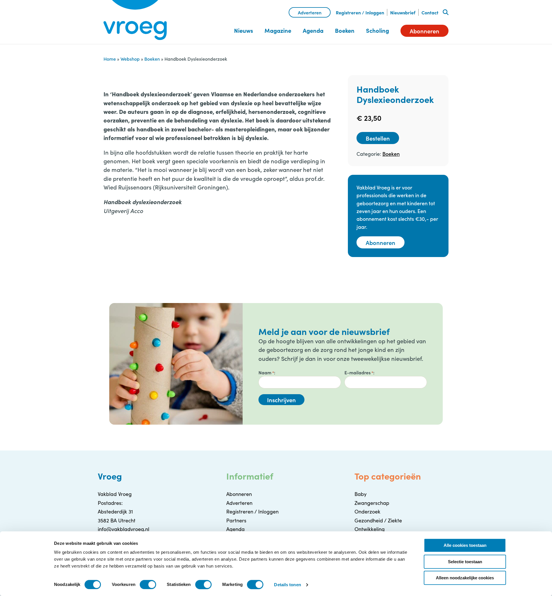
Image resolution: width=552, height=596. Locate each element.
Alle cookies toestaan (465, 545)
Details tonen (287, 584)
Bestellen (378, 138)
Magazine (277, 30)
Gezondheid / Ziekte (378, 520)
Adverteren (309, 12)
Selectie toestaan (465, 561)
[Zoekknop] (445, 12)
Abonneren (424, 31)
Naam (266, 372)
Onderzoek (367, 511)
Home (109, 58)
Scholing (377, 30)
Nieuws (243, 30)
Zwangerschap (371, 502)
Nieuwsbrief (402, 12)
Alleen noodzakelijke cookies (465, 577)
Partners (236, 520)
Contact (429, 12)
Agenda (313, 30)
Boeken (344, 30)
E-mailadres (358, 372)
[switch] (148, 584)
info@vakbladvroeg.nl (123, 529)
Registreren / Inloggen (360, 12)
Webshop (130, 58)
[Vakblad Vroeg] (135, 20)
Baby (360, 493)
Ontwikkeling (369, 529)
